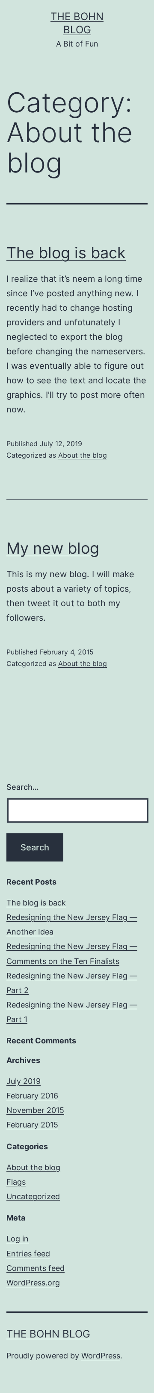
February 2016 (32, 1095)
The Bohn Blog (48, 1334)
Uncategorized (33, 1196)
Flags (16, 1181)
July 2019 (23, 1081)
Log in (17, 1238)
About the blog (82, 455)
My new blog (52, 548)
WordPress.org (33, 1282)
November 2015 (35, 1110)
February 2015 (32, 1124)
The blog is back (66, 252)
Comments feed (35, 1268)
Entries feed (28, 1253)
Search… (22, 787)
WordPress (100, 1355)
